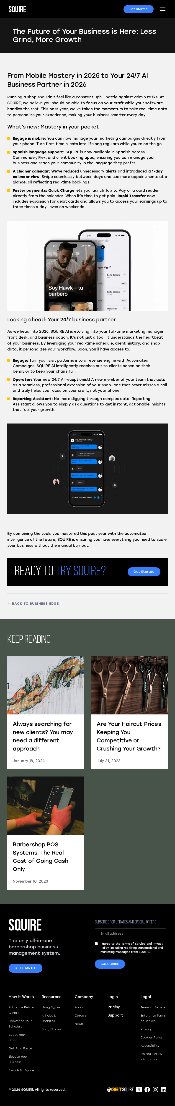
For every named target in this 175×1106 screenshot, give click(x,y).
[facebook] (147, 1089)
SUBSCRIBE (110, 964)
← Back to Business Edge (33, 604)
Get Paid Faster (21, 1048)
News (79, 1023)
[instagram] (155, 1089)
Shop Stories (51, 1029)
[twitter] (139, 1089)
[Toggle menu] (162, 9)
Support (115, 1015)
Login (113, 997)
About (79, 1007)
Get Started (138, 9)
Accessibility (150, 1045)
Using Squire (51, 1007)
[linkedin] (163, 1089)
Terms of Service (133, 943)
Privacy (146, 1029)
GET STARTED (25, 968)
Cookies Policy (151, 1037)
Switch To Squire (21, 1070)
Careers (81, 1015)
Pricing (114, 1007)
